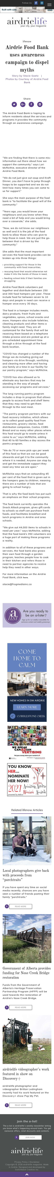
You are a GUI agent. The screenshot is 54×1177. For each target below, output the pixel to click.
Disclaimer (35, 1162)
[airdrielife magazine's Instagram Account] (42, 3)
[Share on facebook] (31, 104)
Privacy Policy (21, 1162)
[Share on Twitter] (14, 104)
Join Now (30, 1137)
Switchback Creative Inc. (27, 1169)
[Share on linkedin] (39, 104)
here (25, 577)
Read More (20, 906)
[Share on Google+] (22, 104)
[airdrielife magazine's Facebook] (36, 3)
